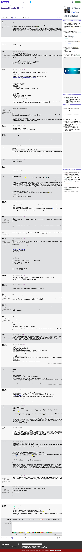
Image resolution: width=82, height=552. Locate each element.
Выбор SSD (67, 22)
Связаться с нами (25, 546)
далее (28, 17)
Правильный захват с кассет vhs (70, 55)
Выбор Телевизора (68, 36)
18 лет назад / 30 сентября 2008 (18, 201)
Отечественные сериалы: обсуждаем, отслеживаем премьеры (71, 51)
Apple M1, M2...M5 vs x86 (69, 31)
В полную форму (58, 534)
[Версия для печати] (58, 17)
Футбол (66, 35)
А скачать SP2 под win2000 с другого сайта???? (73, 172)
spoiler (33, 519)
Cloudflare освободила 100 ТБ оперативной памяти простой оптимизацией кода (72, 117)
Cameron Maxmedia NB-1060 (12, 8)
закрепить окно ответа (8, 523)
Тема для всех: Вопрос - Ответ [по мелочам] (72, 45)
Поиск (38, 546)
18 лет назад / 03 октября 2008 (18, 334)
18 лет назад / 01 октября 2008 (18, 216)
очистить (24, 521)
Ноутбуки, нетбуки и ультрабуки (6, 5)
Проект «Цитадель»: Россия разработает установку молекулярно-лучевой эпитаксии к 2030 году (73, 115)
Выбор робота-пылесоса (69, 47)
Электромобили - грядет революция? (71, 54)
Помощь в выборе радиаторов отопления (72, 48)
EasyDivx (66, 189)
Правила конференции (32, 546)
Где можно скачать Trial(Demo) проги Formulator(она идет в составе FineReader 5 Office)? (72, 175)
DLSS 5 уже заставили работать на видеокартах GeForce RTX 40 (71, 106)
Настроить (58, 550)
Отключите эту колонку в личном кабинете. (71, 191)
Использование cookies (26, 547)
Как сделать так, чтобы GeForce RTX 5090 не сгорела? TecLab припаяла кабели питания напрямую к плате (72, 129)
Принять (52, 550)
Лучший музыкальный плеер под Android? (72, 37)
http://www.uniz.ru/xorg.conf (18, 46)
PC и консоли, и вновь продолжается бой (72, 26)
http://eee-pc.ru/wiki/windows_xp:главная (20, 110)
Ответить (59, 51)
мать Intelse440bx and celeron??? (70, 181)
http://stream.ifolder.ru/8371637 (18, 249)
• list (44, 519)
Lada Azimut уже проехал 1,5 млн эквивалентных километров (70, 120)
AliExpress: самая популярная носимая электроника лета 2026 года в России (72, 127)
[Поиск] (73, 2)
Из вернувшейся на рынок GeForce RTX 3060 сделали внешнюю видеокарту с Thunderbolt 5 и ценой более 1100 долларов (73, 122)
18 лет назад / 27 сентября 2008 (18, 51)
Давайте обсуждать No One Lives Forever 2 (72, 187)
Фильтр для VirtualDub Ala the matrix (72, 97)
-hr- (56, 519)
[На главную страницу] (5, 2)
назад (7, 17)
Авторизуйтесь (15, 534)
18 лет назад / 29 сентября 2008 (18, 125)
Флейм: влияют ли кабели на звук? (71, 33)
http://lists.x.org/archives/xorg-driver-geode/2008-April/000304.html (25, 77)
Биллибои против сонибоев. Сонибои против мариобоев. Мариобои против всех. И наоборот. (72, 24)
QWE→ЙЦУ (14, 521)
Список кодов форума (8, 521)
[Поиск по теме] (59, 17)
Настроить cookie (33, 547)
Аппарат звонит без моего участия (71, 185)
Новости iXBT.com (67, 104)
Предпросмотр (28, 534)
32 (23, 17)
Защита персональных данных (42, 547)
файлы (21, 521)
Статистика (43, 546)
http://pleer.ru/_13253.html (17, 395)
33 (25, 17)
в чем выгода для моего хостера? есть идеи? (72, 177)
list (46, 519)
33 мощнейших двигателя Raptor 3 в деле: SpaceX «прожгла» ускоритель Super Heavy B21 (73, 112)
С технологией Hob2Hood (73, 11)
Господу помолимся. (68, 27)
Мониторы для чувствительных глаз (71, 32)
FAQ (40, 546)
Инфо (57, 51)
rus (58, 519)
